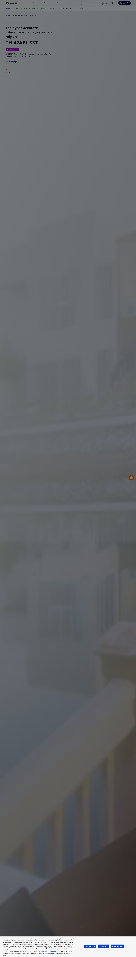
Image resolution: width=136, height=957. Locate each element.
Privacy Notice (54, 951)
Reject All (103, 946)
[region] (68, 946)
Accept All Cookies (117, 946)
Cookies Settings (90, 946)
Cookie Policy (43, 951)
